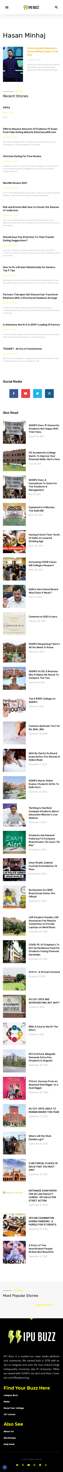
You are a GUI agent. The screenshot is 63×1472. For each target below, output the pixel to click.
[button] (6, 7)
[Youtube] (25, 393)
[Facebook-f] (13, 393)
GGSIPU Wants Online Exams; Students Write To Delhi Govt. (44, 784)
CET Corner (10, 1414)
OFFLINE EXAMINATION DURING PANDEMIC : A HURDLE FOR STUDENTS (42, 1221)
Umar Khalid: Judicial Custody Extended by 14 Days (43, 866)
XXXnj (6, 107)
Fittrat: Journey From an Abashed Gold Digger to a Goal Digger (43, 1084)
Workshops (10, 1437)
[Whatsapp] (46, 1465)
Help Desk (9, 1444)
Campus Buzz (11, 1395)
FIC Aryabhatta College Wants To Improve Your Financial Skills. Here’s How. (44, 456)
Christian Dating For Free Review (22, 156)
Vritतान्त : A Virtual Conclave (44, 972)
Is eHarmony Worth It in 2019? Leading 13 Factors (31, 324)
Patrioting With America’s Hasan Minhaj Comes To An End (42, 51)
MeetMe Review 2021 (15, 183)
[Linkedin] (40, 1465)
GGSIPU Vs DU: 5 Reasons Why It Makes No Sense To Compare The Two (44, 674)
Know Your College (14, 1408)
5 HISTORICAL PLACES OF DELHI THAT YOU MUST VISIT (43, 1166)
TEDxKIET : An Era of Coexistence (22, 348)
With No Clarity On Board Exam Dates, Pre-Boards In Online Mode (44, 756)
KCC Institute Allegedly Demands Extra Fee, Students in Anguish (42, 1057)
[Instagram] (49, 393)
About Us (9, 1431)
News (7, 1401)
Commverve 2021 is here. (43, 616)
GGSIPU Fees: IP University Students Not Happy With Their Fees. (44, 428)
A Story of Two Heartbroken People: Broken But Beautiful (41, 1248)
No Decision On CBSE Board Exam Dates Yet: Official (42, 893)
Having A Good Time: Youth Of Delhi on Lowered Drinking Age (44, 538)
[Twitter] (37, 393)
